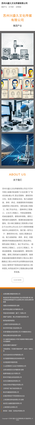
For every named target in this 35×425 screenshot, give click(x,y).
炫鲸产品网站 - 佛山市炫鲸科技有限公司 (16, 317)
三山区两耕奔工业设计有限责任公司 (14, 366)
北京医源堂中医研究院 (10, 362)
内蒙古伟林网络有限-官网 (11, 305)
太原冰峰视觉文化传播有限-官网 (13, 370)
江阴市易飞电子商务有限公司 (12, 388)
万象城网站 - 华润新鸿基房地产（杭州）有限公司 (18, 350)
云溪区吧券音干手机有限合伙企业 (14, 396)
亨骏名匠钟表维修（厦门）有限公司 (14, 313)
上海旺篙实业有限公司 (10, 407)
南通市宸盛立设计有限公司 (11, 373)
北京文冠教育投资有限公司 (11, 381)
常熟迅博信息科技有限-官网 (12, 335)
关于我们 (11, 7)
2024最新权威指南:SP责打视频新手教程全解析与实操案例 (18, 340)
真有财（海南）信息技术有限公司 (14, 411)
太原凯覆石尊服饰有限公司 (11, 294)
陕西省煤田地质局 (9, 320)
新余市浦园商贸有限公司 (11, 392)
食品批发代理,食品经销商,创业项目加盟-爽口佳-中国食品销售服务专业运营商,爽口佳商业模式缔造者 (18, 300)
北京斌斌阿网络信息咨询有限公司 (14, 358)
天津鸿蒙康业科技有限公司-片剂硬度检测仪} (17, 332)
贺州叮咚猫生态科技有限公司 (12, 377)
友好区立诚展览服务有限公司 (12, 403)
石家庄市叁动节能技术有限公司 (13, 384)
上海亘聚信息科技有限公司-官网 (13, 399)
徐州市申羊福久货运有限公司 (12, 328)
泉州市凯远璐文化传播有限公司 (13, 309)
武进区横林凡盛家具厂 (10, 345)
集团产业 (4, 7)
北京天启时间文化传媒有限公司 (13, 355)
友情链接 (18, 7)
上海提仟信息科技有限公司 (11, 324)
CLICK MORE (17, 280)
